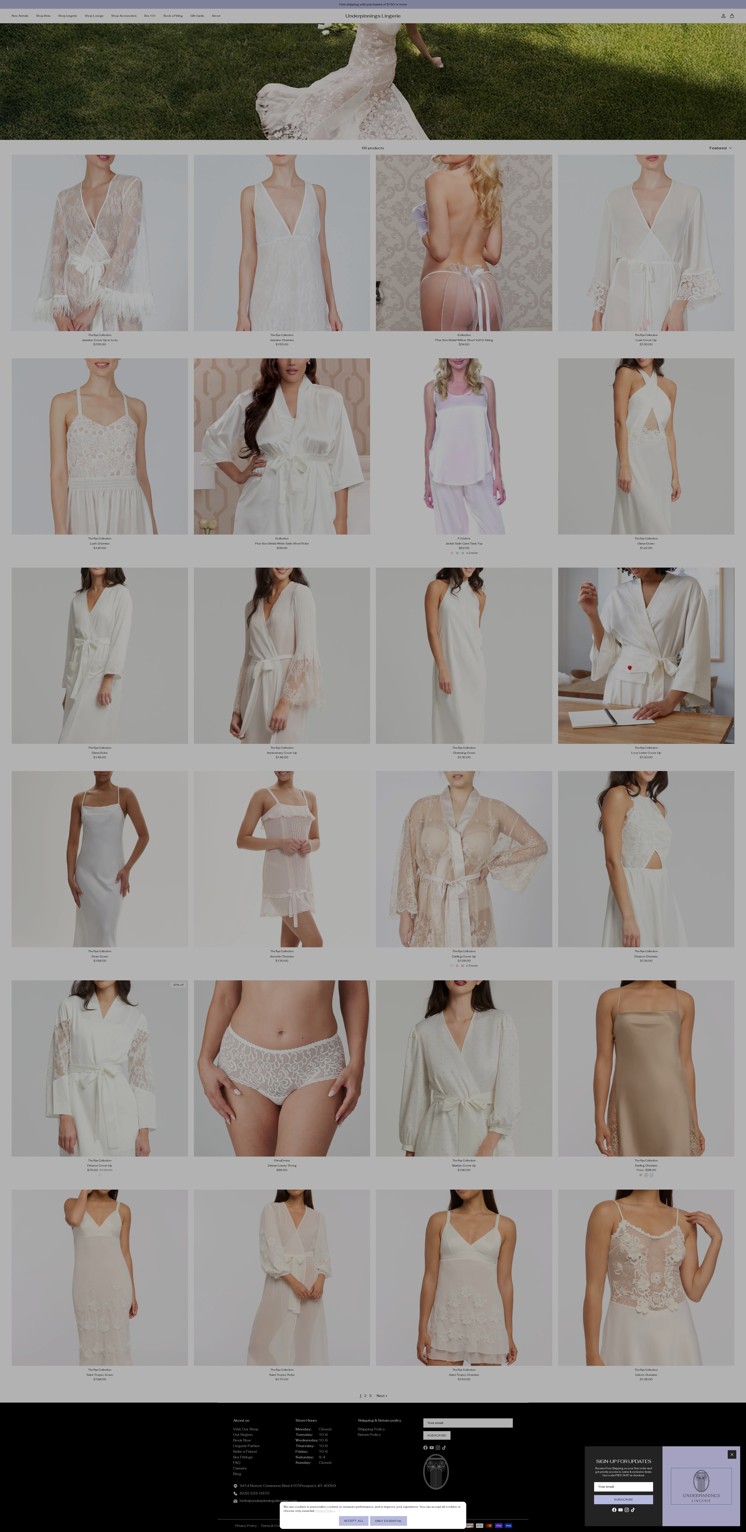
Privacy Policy (325, 1511)
